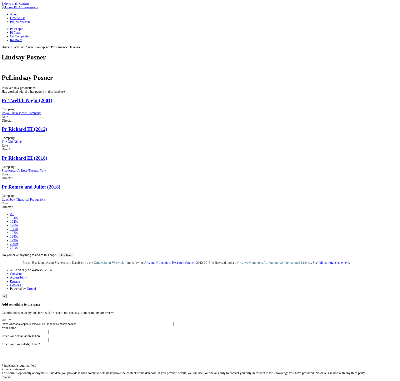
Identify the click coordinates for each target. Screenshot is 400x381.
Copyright (16, 273)
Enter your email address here (21, 336)
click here (65, 255)
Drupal (31, 288)
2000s (14, 244)
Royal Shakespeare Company (21, 113)
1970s (14, 232)
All (12, 214)
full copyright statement (333, 262)
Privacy (15, 281)
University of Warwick (109, 262)
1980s (14, 236)
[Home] (8, 7)
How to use (17, 18)
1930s (14, 217)
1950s (14, 225)
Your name (9, 328)
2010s (14, 247)
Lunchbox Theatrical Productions (24, 199)
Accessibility (18, 277)
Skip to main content (15, 3)
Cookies (15, 285)
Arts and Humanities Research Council (170, 262)
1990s (14, 240)
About (14, 14)
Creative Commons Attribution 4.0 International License (274, 262)
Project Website (20, 21)
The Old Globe (12, 141)
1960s (14, 229)
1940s (14, 221)
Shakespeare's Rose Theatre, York (24, 170)
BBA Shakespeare (26, 7)
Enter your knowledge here (21, 344)
